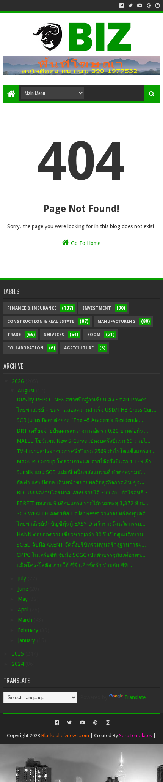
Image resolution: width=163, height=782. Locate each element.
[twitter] (130, 5)
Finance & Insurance (31, 308)
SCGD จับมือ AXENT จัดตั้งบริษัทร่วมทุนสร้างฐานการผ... (81, 545)
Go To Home (84, 243)
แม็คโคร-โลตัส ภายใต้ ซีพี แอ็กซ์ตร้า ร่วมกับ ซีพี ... (75, 565)
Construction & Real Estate (40, 321)
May (23, 599)
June (24, 589)
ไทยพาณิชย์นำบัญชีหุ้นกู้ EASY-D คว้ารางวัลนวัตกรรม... (81, 524)
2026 (18, 381)
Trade (14, 334)
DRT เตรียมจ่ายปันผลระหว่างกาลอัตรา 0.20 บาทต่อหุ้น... (82, 431)
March (26, 620)
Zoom (93, 334)
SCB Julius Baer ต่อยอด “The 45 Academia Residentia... (80, 420)
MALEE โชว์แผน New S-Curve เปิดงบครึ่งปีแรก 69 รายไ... (83, 441)
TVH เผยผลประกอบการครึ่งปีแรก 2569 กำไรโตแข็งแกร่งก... (86, 451)
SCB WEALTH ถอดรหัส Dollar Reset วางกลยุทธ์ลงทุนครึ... (83, 513)
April (24, 610)
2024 (18, 664)
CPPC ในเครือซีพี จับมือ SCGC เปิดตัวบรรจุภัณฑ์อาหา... (81, 555)
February (29, 630)
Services (54, 334)
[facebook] (121, 5)
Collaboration (25, 348)
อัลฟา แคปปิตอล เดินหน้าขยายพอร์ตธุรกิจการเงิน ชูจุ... (80, 482)
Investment (96, 308)
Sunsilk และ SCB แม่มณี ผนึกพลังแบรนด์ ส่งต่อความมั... (81, 472)
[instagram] (157, 5)
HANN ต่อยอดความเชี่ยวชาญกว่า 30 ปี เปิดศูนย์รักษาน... (82, 534)
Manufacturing (116, 321)
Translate (135, 697)
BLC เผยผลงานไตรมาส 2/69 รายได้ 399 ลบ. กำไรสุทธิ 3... (85, 493)
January (27, 640)
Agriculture (79, 348)
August (27, 390)
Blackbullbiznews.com (65, 735)
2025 (18, 654)
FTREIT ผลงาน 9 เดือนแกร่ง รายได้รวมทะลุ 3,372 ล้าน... (83, 503)
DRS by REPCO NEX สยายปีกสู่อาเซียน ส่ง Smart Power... (83, 400)
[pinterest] (148, 5)
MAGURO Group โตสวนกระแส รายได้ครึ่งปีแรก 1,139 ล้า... (86, 461)
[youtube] (140, 5)
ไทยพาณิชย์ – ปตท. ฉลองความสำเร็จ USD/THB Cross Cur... (87, 410)
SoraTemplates (135, 735)
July (23, 578)
